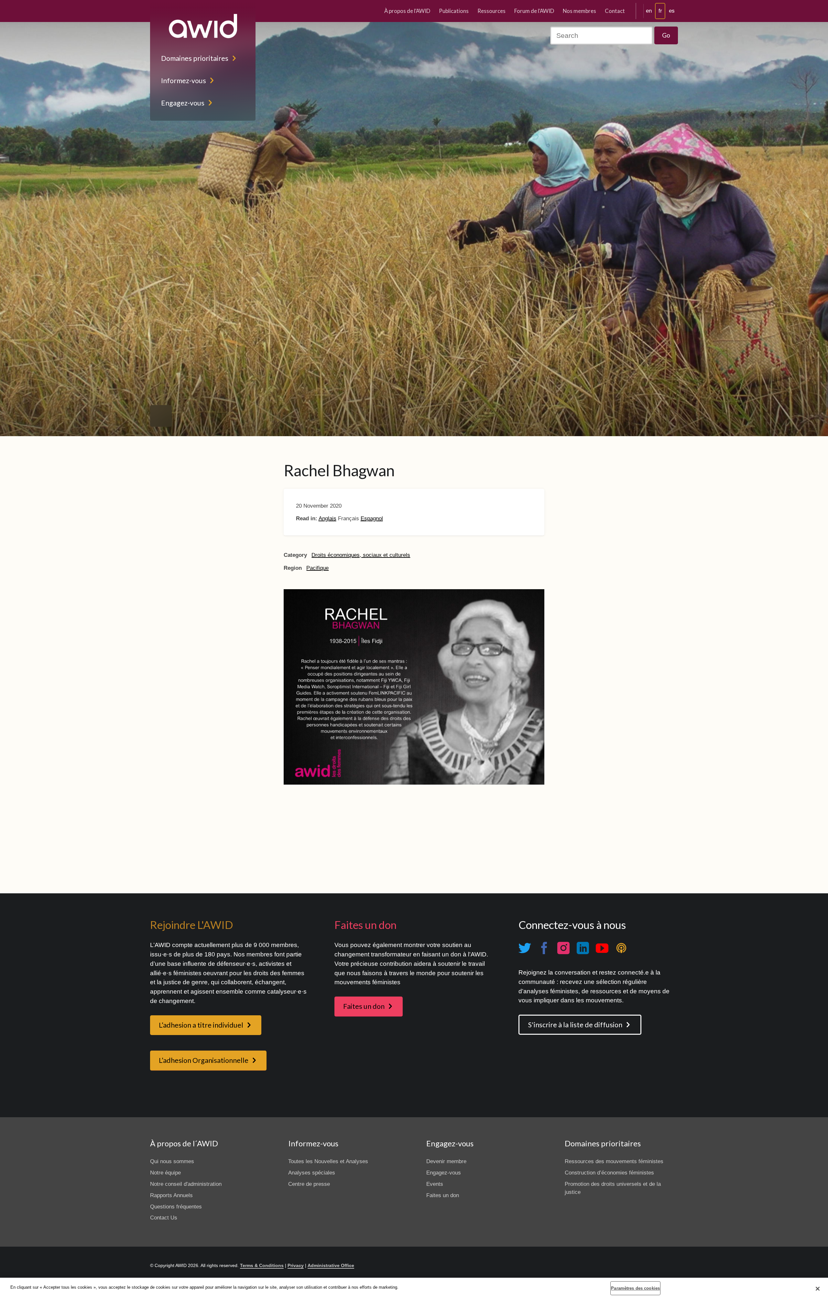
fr (660, 11)
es (672, 11)
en (649, 11)
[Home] (202, 26)
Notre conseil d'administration (186, 1184)
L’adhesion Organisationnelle (203, 1060)
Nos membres (579, 10)
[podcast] (621, 948)
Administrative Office (331, 1265)
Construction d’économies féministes (609, 1173)
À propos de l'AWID (407, 10)
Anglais (327, 518)
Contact (615, 10)
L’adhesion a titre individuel (201, 1025)
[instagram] (563, 948)
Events (434, 1184)
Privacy (296, 1265)
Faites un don (364, 1006)
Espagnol (372, 518)
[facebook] (544, 948)
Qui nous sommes (172, 1161)
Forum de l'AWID (534, 10)
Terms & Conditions (262, 1265)
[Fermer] (818, 1289)
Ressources (491, 10)
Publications (454, 10)
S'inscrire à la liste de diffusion (575, 1024)
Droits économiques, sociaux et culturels (360, 555)
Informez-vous (183, 80)
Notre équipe (165, 1173)
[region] (414, 1289)
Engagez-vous (182, 103)
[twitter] (524, 948)
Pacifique (317, 568)
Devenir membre (446, 1161)
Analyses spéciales (311, 1173)
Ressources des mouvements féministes (614, 1161)
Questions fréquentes (176, 1207)
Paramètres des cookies (635, 1288)
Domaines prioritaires (194, 58)
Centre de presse (309, 1184)
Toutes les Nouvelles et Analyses (328, 1161)
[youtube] (602, 948)
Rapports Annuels (171, 1195)
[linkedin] (582, 948)
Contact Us (163, 1218)
